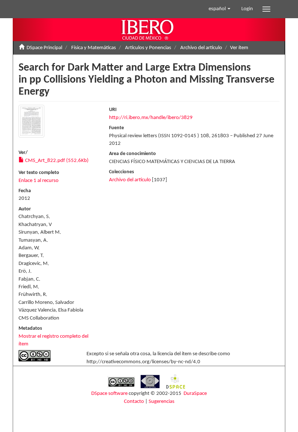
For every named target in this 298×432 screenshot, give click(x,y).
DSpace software (109, 393)
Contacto (134, 401)
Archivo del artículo (201, 48)
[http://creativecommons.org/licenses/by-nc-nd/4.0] (47, 355)
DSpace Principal (44, 48)
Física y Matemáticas (93, 48)
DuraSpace (195, 393)
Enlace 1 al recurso (39, 180)
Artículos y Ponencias (148, 48)
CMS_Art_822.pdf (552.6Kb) (56, 160)
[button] (219, 9)
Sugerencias (161, 401)
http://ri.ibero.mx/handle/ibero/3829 (151, 117)
